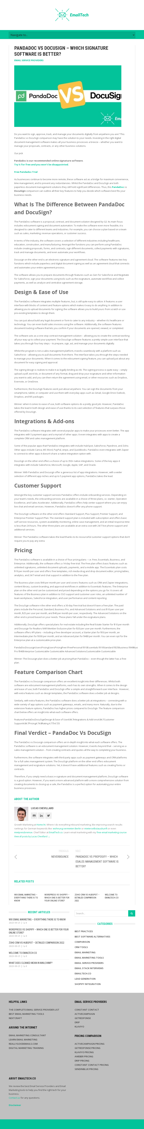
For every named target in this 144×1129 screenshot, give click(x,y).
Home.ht (41, 824)
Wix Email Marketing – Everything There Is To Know (26, 897)
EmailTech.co (56, 832)
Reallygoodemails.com (23, 1043)
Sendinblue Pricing (86, 1069)
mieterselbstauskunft (95, 828)
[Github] (34, 815)
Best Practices (84, 931)
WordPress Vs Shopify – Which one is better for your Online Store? (56, 897)
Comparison (82, 941)
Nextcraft (15, 1018)
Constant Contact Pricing (92, 1064)
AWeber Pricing (84, 1056)
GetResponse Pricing (87, 1048)
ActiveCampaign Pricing (89, 1043)
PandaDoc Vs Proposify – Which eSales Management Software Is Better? (97, 861)
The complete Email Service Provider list (34, 1009)
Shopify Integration (88, 984)
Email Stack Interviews (89, 968)
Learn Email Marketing (23, 1039)
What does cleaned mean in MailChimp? (31, 963)
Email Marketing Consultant (27, 1035)
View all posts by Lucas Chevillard (32, 836)
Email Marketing (85, 952)
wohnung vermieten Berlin (67, 828)
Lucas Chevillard (42, 808)
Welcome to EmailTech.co (112, 896)
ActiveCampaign (85, 1013)
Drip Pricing (82, 1060)
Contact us (14, 1097)
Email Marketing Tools (89, 957)
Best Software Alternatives (92, 936)
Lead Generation (85, 978)
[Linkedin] (41, 815)
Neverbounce (59, 856)
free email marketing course (112, 832)
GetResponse (83, 1018)
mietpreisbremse (23, 832)
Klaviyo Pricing (84, 1052)
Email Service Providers (29, 60)
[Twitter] (48, 815)
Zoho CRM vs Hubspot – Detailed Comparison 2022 (87, 897)
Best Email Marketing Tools (26, 1013)
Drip (77, 1022)
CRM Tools (81, 947)
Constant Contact (87, 1009)
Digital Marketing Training (26, 1048)
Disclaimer (15, 1105)
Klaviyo (79, 1026)
